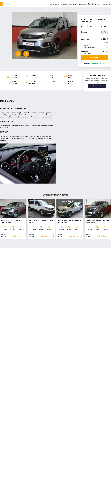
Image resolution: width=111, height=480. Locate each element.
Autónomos (72, 4)
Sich (13, 10)
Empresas (64, 4)
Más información (97, 86)
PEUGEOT (24, 10)
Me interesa (94, 57)
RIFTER (30, 10)
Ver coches (82, 4)
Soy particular (54, 4)
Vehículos (18, 10)
